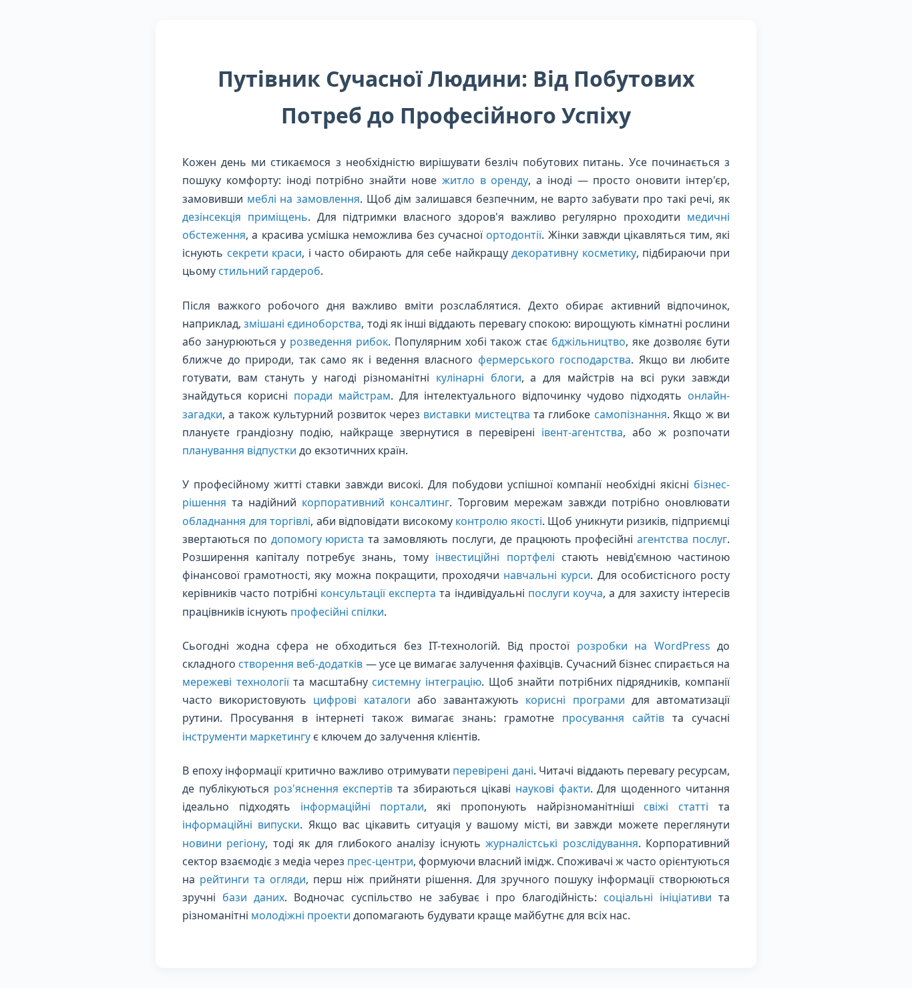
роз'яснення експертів (333, 788)
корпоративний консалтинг (375, 502)
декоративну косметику (573, 252)
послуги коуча (565, 593)
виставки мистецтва (476, 414)
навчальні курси (546, 575)
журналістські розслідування (561, 843)
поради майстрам (342, 395)
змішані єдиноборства (302, 323)
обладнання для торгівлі (246, 521)
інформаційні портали (362, 806)
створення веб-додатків (300, 663)
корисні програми (574, 699)
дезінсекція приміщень (245, 216)
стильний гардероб (269, 271)
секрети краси (264, 252)
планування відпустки (239, 450)
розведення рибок (339, 341)
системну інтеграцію (426, 681)
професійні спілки (337, 611)
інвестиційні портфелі (494, 557)
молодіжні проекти (301, 915)
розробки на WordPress (643, 645)
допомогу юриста (318, 539)
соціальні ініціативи (658, 897)
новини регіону (223, 843)
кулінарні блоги (478, 377)
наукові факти (552, 788)
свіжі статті (676, 806)
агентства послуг (682, 539)
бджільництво (588, 341)
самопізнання (630, 414)
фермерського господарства (555, 359)
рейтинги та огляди (253, 879)
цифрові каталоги (361, 699)
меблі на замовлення (303, 198)
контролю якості (498, 521)
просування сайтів (613, 717)
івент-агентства (582, 432)
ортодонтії (513, 234)
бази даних (253, 897)
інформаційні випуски (241, 824)
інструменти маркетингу (246, 736)
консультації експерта (378, 593)
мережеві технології (235, 681)
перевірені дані (493, 770)
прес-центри (380, 861)
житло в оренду (485, 180)
